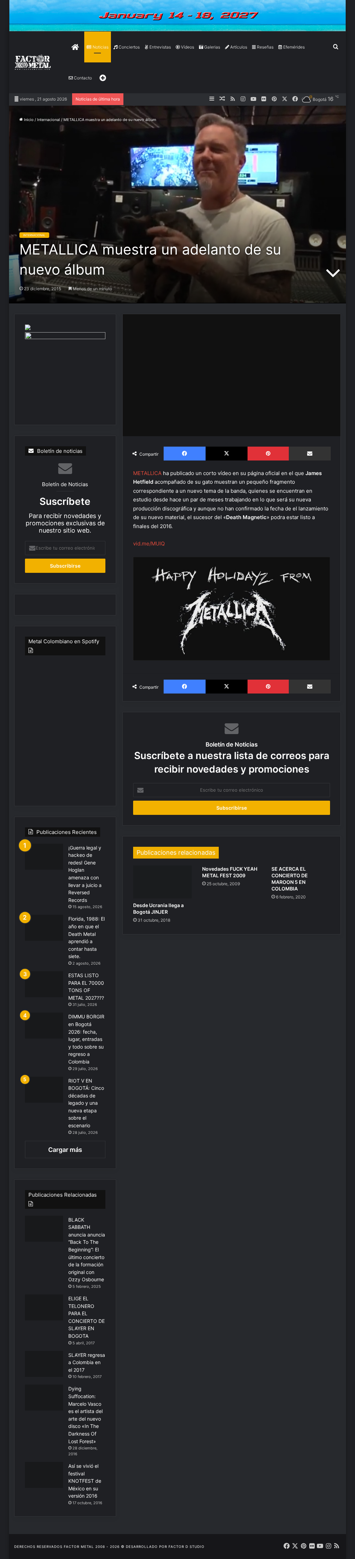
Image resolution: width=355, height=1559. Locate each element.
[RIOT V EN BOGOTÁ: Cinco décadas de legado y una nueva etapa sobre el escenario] (44, 1090)
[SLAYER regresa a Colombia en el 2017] (44, 1364)
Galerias (211, 47)
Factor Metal (79, 1546)
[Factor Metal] (33, 62)
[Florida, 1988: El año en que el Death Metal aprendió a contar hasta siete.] (44, 928)
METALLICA (148, 473)
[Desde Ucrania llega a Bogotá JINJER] (162, 882)
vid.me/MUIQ (149, 543)
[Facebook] (185, 453)
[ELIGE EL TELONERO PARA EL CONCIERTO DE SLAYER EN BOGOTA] (44, 1307)
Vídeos (187, 47)
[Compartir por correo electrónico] (310, 453)
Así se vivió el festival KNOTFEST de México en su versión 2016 (84, 1481)
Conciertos (129, 47)
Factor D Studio (186, 1546)
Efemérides (293, 47)
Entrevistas (159, 47)
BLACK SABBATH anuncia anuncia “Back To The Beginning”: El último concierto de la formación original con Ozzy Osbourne (86, 1250)
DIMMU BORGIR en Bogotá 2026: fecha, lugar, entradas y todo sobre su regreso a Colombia (86, 1039)
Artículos (238, 47)
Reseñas (265, 47)
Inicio (28, 119)
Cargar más (65, 1149)
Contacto (82, 77)
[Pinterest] (268, 453)
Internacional (48, 119)
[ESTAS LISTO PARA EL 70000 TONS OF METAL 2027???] (44, 984)
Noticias (100, 47)
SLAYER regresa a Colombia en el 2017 (86, 1362)
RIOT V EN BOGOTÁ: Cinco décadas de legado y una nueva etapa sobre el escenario (86, 1103)
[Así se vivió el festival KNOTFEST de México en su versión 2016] (44, 1475)
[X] (227, 453)
